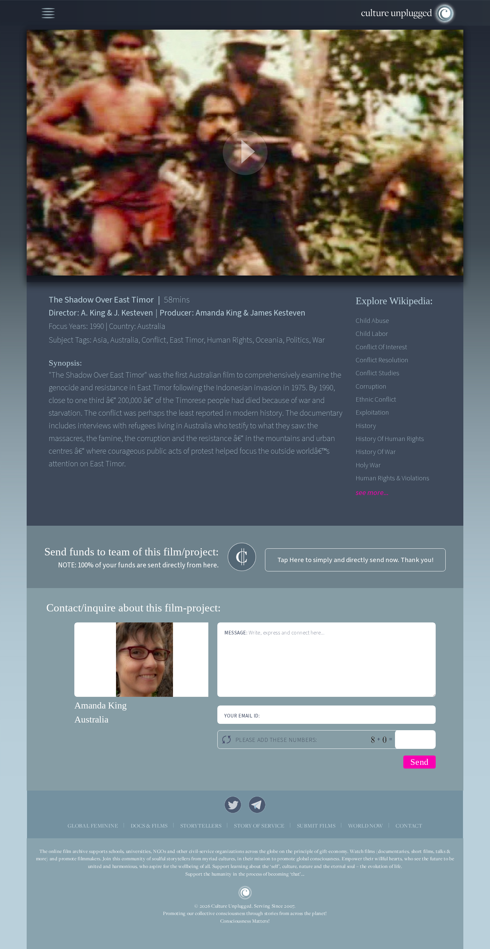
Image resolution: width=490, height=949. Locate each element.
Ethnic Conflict (376, 399)
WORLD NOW (365, 825)
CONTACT (409, 825)
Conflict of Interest (381, 347)
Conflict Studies (377, 373)
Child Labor (372, 334)
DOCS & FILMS (149, 825)
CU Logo (245, 892)
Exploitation (372, 412)
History (366, 426)
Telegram (257, 805)
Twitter (233, 805)
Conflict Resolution (382, 360)
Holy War (368, 465)
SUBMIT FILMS (316, 825)
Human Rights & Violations (392, 478)
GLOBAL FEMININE (93, 825)
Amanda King (100, 705)
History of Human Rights (390, 439)
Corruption (371, 386)
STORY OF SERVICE (259, 825)
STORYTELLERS (201, 825)
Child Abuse (372, 321)
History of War (376, 452)
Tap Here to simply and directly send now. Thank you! (355, 560)
